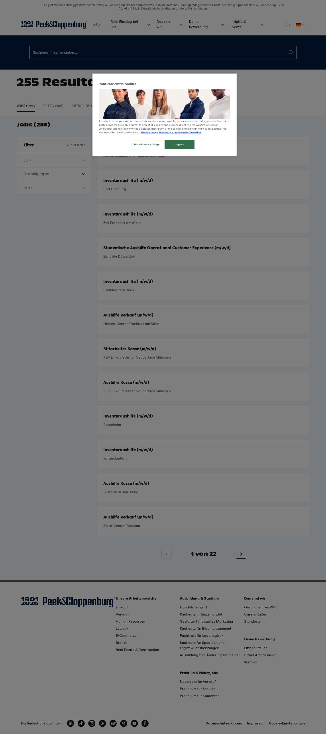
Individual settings (147, 144)
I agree (180, 144)
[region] (164, 114)
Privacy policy (149, 132)
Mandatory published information (180, 132)
